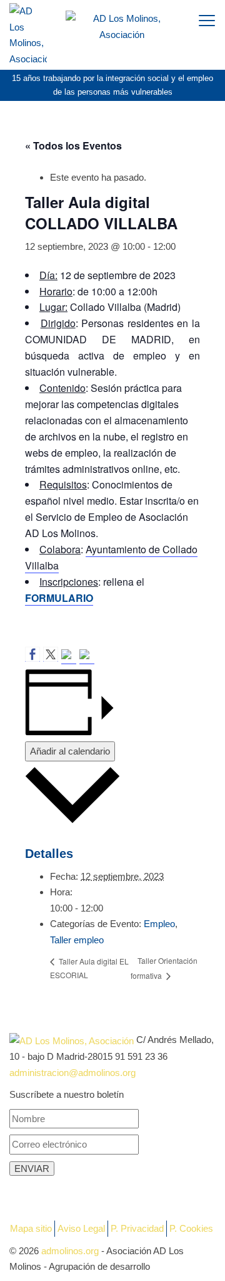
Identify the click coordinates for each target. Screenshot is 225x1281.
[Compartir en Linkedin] (68, 656)
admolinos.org (70, 1250)
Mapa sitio (31, 1228)
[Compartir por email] (86, 656)
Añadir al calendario (70, 751)
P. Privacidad (137, 1228)
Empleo (159, 923)
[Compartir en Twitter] (50, 654)
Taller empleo (77, 940)
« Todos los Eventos (73, 145)
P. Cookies (191, 1228)
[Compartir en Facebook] (32, 654)
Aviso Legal (81, 1228)
